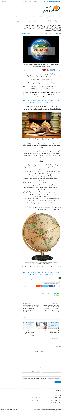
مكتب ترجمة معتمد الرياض (55, 402)
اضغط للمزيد (16, 16)
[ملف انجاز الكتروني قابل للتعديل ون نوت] (53, 325)
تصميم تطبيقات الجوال (35, 397)
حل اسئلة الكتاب (41, 16)
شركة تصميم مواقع (11, 409)
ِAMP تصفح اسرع (27, 1)
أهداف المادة (34, 16)
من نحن (41, 1)
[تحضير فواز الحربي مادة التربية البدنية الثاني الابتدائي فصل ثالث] (28, 325)
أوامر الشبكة (3, 409)
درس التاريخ (58, 283)
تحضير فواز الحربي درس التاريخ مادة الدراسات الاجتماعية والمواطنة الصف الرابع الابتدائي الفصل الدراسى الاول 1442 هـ (41, 280)
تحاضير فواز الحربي (51, 16)
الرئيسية (58, 16)
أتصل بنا (46, 1)
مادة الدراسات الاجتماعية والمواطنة (49, 283)
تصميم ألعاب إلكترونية (35, 400)
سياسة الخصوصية (35, 1)
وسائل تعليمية (58, 395)
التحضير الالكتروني (57, 397)
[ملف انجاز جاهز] (41, 325)
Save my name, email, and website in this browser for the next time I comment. (41, 378)
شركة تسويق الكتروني (56, 400)
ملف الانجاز (37, 395)
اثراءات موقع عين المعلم (25, 16)
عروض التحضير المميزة (25, 33)
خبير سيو (18, 395)
